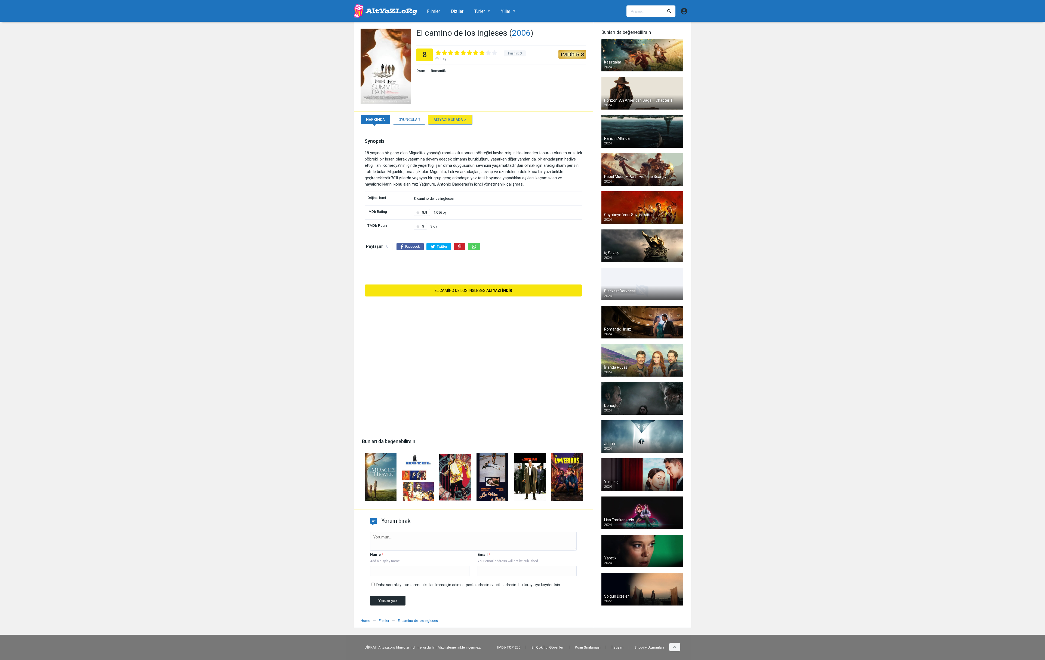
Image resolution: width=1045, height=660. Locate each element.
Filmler (433, 11)
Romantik (438, 70)
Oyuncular (409, 119)
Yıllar (505, 11)
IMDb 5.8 (572, 54)
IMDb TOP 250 (508, 647)
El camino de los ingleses (473, 290)
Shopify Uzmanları (649, 647)
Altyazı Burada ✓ (450, 119)
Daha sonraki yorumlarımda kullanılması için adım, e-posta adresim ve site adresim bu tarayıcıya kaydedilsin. (468, 585)
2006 (521, 33)
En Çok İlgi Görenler (547, 647)
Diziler (457, 11)
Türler (479, 11)
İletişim (617, 647)
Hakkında (375, 119)
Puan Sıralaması (587, 647)
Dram (420, 70)
